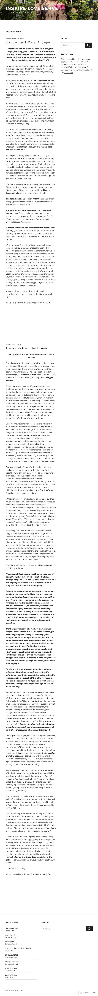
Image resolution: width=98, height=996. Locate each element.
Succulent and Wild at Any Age (27, 42)
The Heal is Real (11, 968)
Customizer (68, 72)
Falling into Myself (12, 962)
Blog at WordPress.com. (14, 990)
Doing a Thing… (11, 975)
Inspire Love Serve (32, 8)
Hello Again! (9, 942)
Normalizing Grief (11, 928)
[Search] (88, 45)
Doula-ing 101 (10, 935)
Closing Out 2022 (11, 955)
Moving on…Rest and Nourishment (18, 948)
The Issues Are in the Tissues (26, 348)
